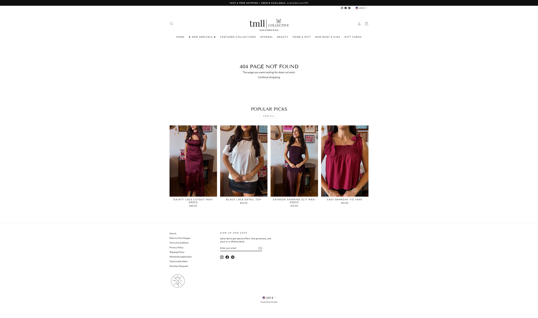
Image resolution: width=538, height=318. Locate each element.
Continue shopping (269, 77)
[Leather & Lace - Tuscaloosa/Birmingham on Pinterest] (232, 257)
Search (173, 233)
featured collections (238, 36)
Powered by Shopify (269, 302)
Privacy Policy (177, 247)
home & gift (302, 36)
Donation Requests (179, 266)
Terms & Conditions (179, 242)
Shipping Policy (177, 252)
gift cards (353, 36)
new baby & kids (327, 36)
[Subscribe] (260, 248)
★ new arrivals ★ (202, 36)
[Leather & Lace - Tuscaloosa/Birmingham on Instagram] (221, 257)
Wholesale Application (181, 256)
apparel (266, 36)
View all (269, 116)
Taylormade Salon (179, 261)
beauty (282, 36)
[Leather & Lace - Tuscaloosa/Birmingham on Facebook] (227, 257)
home (180, 36)
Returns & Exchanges (180, 238)
